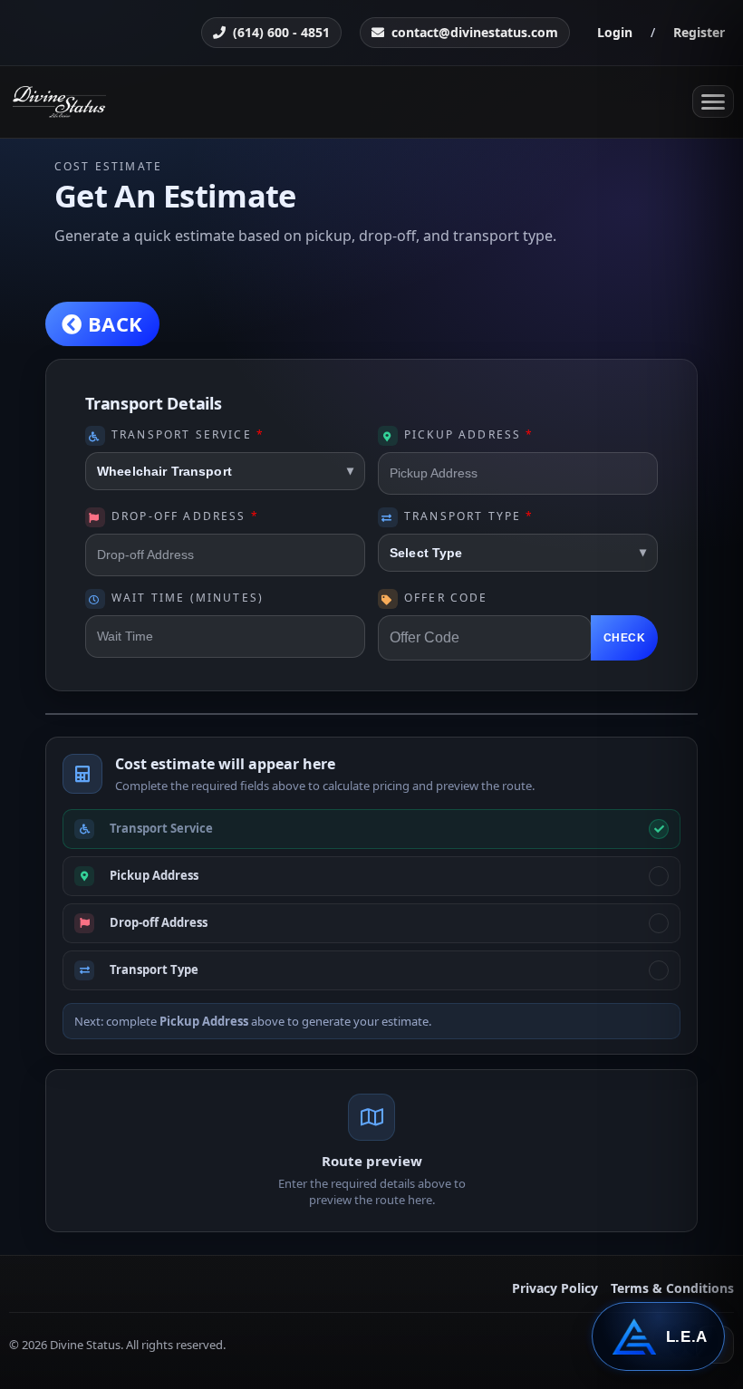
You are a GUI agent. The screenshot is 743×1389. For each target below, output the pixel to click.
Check (624, 638)
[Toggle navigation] (713, 101)
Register (699, 32)
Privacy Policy (555, 1288)
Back (112, 323)
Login (614, 32)
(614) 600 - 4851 (281, 32)
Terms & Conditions (672, 1288)
